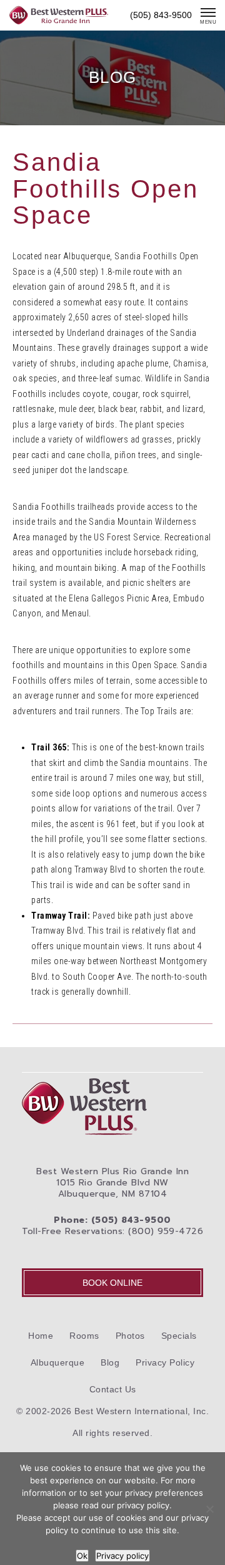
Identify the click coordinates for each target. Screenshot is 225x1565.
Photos (130, 1336)
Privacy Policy (165, 1362)
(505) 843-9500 (161, 15)
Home (40, 1336)
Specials (179, 1336)
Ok (82, 1556)
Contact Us (112, 1389)
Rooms (84, 1336)
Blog (110, 1362)
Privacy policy (122, 1556)
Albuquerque (58, 1362)
